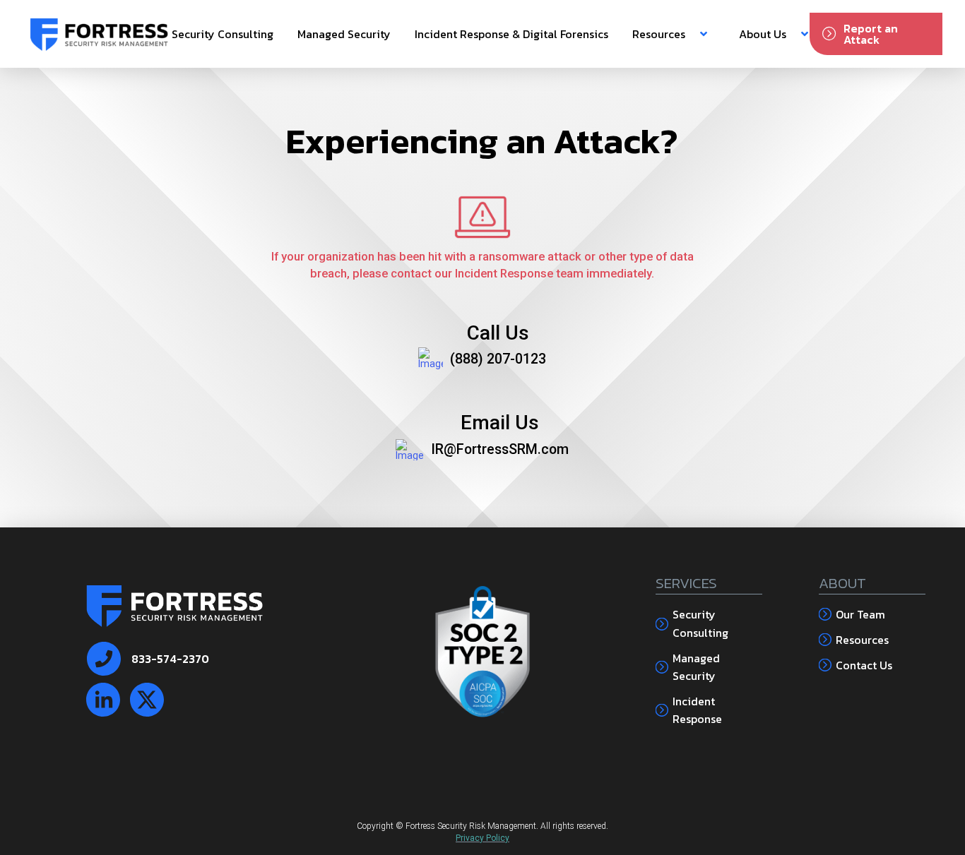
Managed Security (696, 667)
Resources (862, 639)
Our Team (860, 614)
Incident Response (697, 710)
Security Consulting (700, 623)
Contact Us (864, 665)
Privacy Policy (482, 838)
